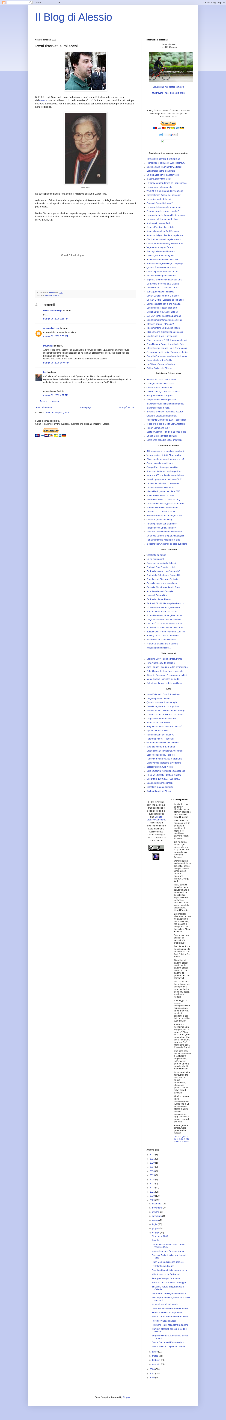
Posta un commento (49, 401)
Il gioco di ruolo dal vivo (158, 730)
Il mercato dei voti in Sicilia (159, 360)
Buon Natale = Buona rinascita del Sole (165, 344)
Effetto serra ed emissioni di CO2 (162, 259)
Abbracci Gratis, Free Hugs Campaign (165, 263)
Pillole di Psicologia (53, 310)
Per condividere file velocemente (162, 507)
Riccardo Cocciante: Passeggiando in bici (167, 675)
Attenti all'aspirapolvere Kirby (160, 227)
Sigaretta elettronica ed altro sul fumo (164, 279)
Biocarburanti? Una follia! (159, 179)
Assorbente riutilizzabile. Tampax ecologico (167, 352)
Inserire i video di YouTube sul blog (163, 499)
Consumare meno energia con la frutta (165, 243)
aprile (155, 1352)
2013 (152, 1183)
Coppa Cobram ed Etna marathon (168, 1342)
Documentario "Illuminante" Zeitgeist (164, 167)
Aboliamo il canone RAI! (158, 223)
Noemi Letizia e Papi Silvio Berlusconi (170, 1316)
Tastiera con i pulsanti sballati (161, 511)
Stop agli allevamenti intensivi (161, 251)
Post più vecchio (127, 407)
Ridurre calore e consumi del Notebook (165, 451)
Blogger (126, 1397)
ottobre (155, 1212)
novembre (157, 1208)
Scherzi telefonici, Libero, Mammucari (165, 615)
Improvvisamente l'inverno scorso (168, 1251)
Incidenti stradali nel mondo (165, 1304)
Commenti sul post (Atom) (57, 412)
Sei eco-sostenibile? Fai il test (161, 755)
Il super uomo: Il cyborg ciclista (161, 399)
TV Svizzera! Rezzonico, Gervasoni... (164, 607)
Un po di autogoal (155, 559)
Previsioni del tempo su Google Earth (164, 471)
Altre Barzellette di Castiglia (160, 591)
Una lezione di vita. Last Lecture (162, 336)
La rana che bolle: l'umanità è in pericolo (166, 215)
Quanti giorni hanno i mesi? (160, 783)
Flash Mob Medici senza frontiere (168, 1262)
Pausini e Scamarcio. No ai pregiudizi (165, 759)
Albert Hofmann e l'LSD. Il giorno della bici (167, 340)
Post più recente (44, 407)
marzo (155, 1356)
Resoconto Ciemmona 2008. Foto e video (166, 420)
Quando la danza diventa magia (162, 702)
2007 (152, 1373)
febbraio (156, 1360)
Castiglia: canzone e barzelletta (162, 583)
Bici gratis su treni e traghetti (160, 395)
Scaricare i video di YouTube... (161, 495)
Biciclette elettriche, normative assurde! (165, 411)
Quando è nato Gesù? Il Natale (161, 267)
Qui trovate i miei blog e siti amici (168, 93)
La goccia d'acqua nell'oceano (161, 718)
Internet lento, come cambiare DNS (163, 491)
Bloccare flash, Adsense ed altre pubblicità (167, 544)
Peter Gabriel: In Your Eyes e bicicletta (165, 671)
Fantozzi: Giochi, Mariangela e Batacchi (166, 603)
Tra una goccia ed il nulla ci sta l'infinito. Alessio (181, 1139)
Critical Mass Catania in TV (160, 387)
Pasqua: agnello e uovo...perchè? (163, 211)
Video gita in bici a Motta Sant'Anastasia (166, 424)
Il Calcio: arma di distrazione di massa (165, 332)
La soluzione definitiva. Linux (160, 487)
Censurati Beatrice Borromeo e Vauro (170, 1308)
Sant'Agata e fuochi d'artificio (160, 292)
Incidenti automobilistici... (159, 648)
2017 (152, 1167)
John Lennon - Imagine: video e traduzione (167, 667)
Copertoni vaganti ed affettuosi (161, 563)
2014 (152, 1179)
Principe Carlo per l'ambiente (166, 1278)
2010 (152, 1196)
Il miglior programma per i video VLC (164, 479)
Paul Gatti (48, 346)
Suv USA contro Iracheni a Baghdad (164, 316)
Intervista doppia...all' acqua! (160, 324)
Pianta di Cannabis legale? (160, 203)
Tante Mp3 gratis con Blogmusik (162, 524)
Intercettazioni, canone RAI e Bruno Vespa (167, 348)
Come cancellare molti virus (160, 463)
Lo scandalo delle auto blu (159, 187)
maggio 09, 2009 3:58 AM (55, 336)
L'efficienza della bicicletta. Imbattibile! (165, 440)
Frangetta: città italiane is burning (162, 643)
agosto (155, 1220)
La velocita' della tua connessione (163, 483)
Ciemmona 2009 (160, 1236)
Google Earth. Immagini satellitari (162, 467)
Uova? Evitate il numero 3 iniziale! (163, 296)
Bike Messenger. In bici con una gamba (165, 404)
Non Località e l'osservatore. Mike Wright (166, 710)
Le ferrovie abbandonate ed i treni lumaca (167, 183)
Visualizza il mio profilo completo (168, 87)
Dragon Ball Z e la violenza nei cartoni (165, 751)
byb (45, 372)
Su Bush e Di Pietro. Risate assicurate (165, 627)
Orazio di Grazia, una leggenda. (162, 416)
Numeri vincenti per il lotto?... (160, 735)
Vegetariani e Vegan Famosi (160, 247)
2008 (152, 1369)
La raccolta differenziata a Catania (163, 284)
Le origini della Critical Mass (160, 383)
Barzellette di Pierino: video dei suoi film (166, 631)
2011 (152, 1192)
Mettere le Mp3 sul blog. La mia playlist (165, 536)
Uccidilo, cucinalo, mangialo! (160, 255)
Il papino (156, 1240)
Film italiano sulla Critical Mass (161, 379)
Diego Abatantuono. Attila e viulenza (164, 619)
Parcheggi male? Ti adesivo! (160, 739)
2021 (152, 1159)
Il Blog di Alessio (73, 17)
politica (56, 295)
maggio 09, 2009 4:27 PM (55, 395)
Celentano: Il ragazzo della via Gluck (164, 683)
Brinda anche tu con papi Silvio (167, 1312)
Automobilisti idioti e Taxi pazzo (162, 611)
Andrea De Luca (51, 328)
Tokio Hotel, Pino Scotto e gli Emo (163, 706)
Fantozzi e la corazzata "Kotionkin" (163, 571)
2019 (152, 1163)
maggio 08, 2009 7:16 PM (55, 319)
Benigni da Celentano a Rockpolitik (163, 575)
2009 (152, 1200)
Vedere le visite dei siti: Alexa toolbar (164, 455)
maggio (156, 1232)
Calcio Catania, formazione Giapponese (166, 771)
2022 (152, 1154)
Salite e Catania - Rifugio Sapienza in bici (166, 432)
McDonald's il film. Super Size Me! (163, 312)
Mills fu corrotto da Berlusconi (166, 1274)
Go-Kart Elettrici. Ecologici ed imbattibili (165, 300)
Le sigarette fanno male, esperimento (164, 207)
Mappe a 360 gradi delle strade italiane (165, 475)
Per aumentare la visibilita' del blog (163, 540)
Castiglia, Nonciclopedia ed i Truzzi (163, 587)
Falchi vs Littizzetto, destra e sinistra (164, 775)
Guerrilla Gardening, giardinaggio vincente (167, 356)
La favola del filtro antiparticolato (162, 219)
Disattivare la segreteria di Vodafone (164, 763)
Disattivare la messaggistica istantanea (165, 503)
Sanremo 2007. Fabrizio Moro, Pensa (164, 659)
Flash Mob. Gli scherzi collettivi (161, 639)
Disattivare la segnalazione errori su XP (166, 459)
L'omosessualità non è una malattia (163, 304)
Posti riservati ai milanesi (164, 1321)
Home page (85, 407)
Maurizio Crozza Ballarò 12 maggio (169, 1282)
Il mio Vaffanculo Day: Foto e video (163, 694)
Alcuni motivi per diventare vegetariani (165, 235)
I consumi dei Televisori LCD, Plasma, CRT (167, 163)
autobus (43, 100)
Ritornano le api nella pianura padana (170, 1325)
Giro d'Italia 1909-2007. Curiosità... (163, 779)
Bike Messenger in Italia (158, 408)
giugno (155, 1228)
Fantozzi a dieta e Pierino (159, 599)
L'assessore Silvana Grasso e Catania (165, 714)
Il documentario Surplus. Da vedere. (164, 328)
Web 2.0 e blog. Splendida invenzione (165, 191)
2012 (152, 1187)
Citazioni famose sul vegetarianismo (164, 239)
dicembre (157, 1203)
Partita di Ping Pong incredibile (161, 567)
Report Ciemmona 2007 (158, 428)
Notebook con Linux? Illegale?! (161, 528)
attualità (48, 295)
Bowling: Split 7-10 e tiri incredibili (163, 635)
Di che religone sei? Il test (159, 791)
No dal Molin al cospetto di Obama (168, 1346)
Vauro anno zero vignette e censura (169, 1293)
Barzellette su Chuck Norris (160, 767)
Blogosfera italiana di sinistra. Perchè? (165, 726)
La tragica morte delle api (159, 199)
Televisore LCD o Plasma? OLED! (163, 287)
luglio (155, 1224)
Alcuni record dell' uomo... (159, 722)
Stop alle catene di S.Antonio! (161, 747)
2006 (152, 1377)
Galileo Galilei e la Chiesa (159, 368)
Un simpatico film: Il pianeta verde (163, 175)
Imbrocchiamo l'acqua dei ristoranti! (163, 195)
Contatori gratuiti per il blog (160, 519)
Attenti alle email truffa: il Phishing (163, 231)
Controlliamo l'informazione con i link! (164, 320)
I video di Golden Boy (157, 595)
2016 (152, 1171)
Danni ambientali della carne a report (170, 1270)
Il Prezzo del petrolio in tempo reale (163, 159)
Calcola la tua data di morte (160, 787)
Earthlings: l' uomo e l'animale (161, 171)
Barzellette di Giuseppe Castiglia (162, 579)
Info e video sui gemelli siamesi (162, 275)
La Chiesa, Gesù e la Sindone (161, 364)
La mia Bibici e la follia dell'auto (162, 436)
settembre (157, 1216)
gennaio (156, 1364)
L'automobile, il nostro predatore (162, 308)
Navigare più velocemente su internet (164, 531)
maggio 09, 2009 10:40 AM (56, 363)
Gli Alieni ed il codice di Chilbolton (163, 742)
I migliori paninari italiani (158, 698)
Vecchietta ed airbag (156, 555)
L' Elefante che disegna (163, 1266)
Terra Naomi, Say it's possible (161, 663)
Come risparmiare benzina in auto (163, 271)
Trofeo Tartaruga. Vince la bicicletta (163, 391)
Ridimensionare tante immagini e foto (164, 515)
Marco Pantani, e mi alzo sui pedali (163, 679)
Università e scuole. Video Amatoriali (164, 623)
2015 (152, 1175)
